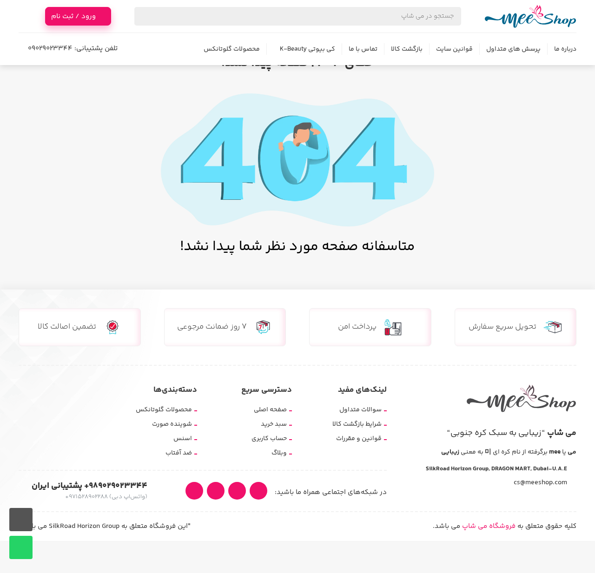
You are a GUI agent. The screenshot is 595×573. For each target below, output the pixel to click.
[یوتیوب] (237, 491)
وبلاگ (279, 453)
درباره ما (565, 49)
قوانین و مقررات (359, 439)
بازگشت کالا (407, 49)
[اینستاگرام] (258, 491)
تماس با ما (363, 49)
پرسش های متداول (513, 49)
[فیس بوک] (194, 491)
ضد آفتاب (178, 453)
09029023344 (50, 48)
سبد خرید (274, 424)
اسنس (182, 439)
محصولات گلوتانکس (232, 49)
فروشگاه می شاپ (489, 526)
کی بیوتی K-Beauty (307, 49)
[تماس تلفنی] (21, 519)
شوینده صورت (172, 424)
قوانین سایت (454, 49)
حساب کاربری (269, 439)
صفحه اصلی (270, 410)
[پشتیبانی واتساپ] (21, 547)
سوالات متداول (360, 410)
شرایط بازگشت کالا (357, 424)
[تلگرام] (216, 491)
